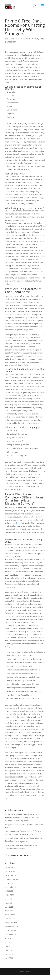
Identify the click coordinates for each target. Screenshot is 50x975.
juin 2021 (8, 942)
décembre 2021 (11, 922)
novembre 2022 (11, 879)
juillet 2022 (9, 895)
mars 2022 (9, 910)
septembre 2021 (11, 934)
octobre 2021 (10, 930)
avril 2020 (9, 954)
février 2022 (10, 914)
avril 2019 (9, 958)
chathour (16, 523)
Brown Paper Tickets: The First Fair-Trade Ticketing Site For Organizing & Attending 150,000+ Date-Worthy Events (22, 817)
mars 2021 (9, 950)
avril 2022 (9, 907)
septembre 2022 (11, 887)
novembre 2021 (11, 926)
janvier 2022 (10, 918)
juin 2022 (8, 899)
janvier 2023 (10, 871)
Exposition (11, 41)
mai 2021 (8, 946)
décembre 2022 (11, 875)
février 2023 (10, 867)
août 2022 (9, 891)
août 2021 (9, 938)
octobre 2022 (10, 883)
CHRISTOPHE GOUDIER (19, 38)
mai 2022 (8, 903)
